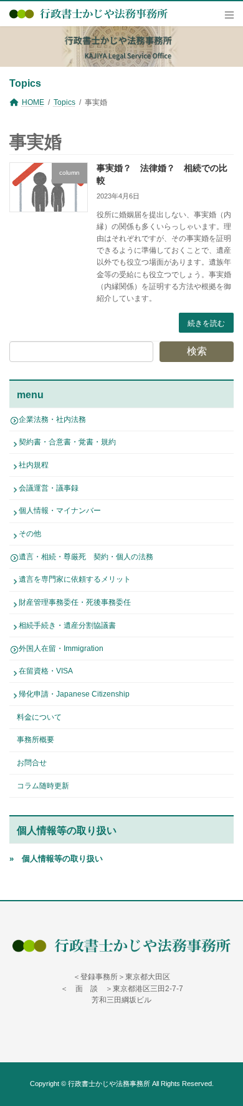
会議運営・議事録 (49, 487)
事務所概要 (35, 739)
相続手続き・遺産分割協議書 (67, 624)
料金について (39, 716)
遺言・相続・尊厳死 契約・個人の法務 (86, 556)
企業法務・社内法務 (52, 418)
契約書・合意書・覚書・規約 (67, 442)
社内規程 (34, 465)
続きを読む (206, 323)
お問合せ (32, 762)
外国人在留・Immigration (61, 648)
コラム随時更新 (43, 785)
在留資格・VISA (46, 671)
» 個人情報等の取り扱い (56, 858)
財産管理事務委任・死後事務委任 (75, 602)
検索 (197, 351)
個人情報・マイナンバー (60, 510)
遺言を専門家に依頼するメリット (75, 579)
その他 (30, 533)
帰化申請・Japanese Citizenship (74, 694)
